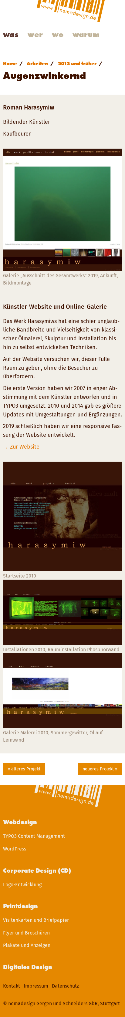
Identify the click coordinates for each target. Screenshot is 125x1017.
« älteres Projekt (24, 769)
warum (86, 34)
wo (57, 34)
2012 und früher (77, 63)
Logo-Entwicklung (22, 884)
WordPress (14, 849)
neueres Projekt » (100, 769)
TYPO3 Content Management (34, 836)
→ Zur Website (21, 446)
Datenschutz (65, 986)
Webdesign (20, 822)
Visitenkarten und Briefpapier (36, 920)
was (11, 34)
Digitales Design (27, 967)
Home (10, 63)
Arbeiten (37, 63)
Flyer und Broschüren (26, 933)
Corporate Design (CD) (37, 870)
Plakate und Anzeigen (26, 945)
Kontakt (11, 986)
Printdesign (20, 906)
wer (35, 34)
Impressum (36, 986)
